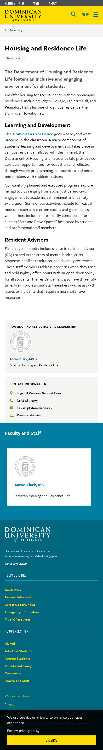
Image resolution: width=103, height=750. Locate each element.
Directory (16, 30)
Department (15, 58)
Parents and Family (18, 665)
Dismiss (51, 740)
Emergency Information (22, 612)
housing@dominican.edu (34, 407)
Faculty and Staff (17, 680)
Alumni (10, 643)
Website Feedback (17, 696)
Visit (36, 3)
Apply (53, 3)
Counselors (13, 673)
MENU (85, 14)
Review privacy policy (23, 730)
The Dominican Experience (29, 134)
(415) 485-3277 (27, 400)
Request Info (14, 3)
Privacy (9, 704)
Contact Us (13, 589)
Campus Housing (29, 415)
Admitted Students (18, 651)
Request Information (19, 597)
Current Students (17, 658)
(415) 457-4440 (16, 563)
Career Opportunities (20, 604)
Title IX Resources (17, 619)
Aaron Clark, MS (22, 359)
